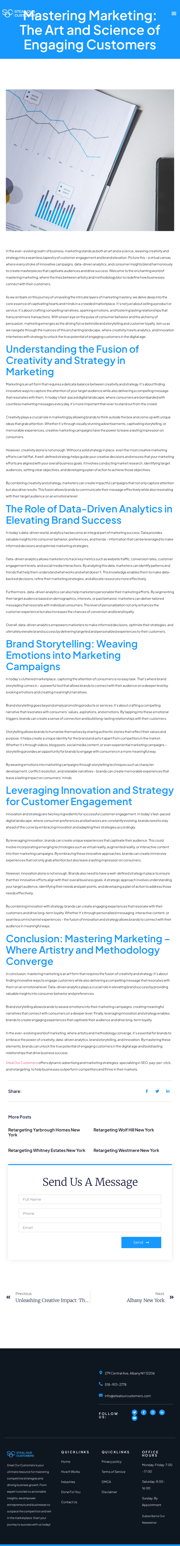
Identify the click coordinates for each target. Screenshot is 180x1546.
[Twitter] (134, 1412)
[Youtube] (134, 1418)
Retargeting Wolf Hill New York (124, 1129)
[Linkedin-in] (162, 1412)
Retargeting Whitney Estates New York (46, 1150)
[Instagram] (153, 1412)
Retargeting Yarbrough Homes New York (44, 1132)
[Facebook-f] (143, 1412)
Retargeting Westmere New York (126, 1150)
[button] (174, 13)
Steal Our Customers (22, 1062)
